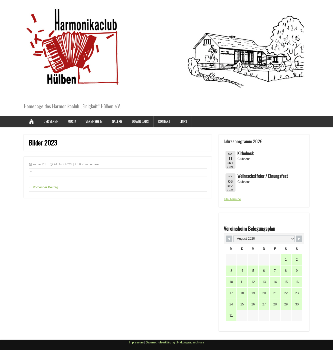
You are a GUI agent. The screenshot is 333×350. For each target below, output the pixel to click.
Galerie (117, 121)
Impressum (136, 342)
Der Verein (51, 121)
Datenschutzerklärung (160, 342)
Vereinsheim (94, 121)
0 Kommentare (89, 164)
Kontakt (164, 121)
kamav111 (39, 164)
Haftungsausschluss (190, 342)
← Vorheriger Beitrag (43, 187)
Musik (72, 121)
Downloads (140, 121)
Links (183, 121)
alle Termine (232, 199)
